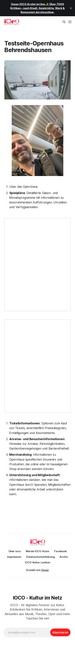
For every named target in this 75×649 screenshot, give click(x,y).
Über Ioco (15, 551)
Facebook (60, 551)
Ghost (45, 570)
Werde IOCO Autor (37, 551)
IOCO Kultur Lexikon (37, 562)
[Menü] (70, 22)
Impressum (14, 556)
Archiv (64, 556)
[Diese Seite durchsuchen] (64, 22)
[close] (71, 8)
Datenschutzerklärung (40, 556)
